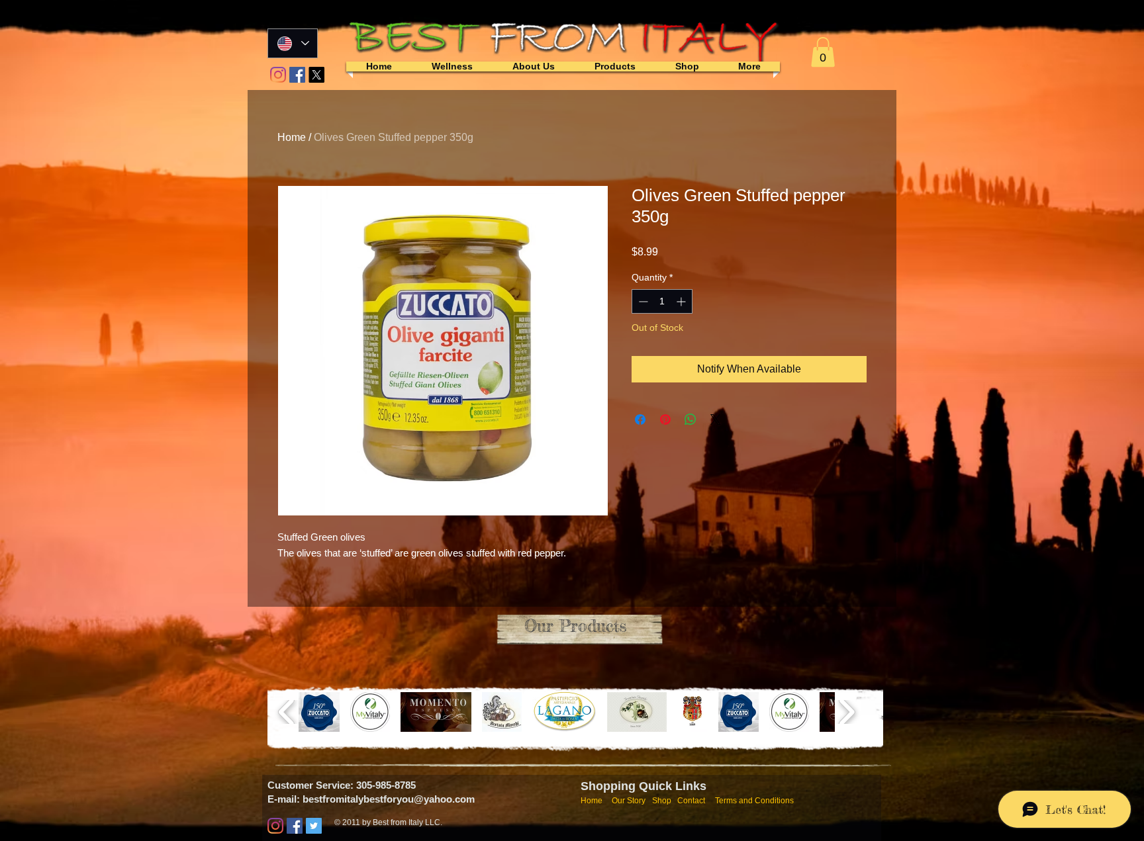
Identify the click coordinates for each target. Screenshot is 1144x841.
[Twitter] (314, 826)
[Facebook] (297, 75)
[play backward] (287, 712)
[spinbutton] (662, 301)
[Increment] (682, 301)
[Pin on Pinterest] (665, 419)
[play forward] (846, 712)
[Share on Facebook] (640, 419)
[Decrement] (642, 301)
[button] (822, 52)
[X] (316, 75)
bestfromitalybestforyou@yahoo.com (389, 799)
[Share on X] (716, 419)
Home (291, 137)
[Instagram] (278, 75)
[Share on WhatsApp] (690, 419)
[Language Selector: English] (292, 43)
